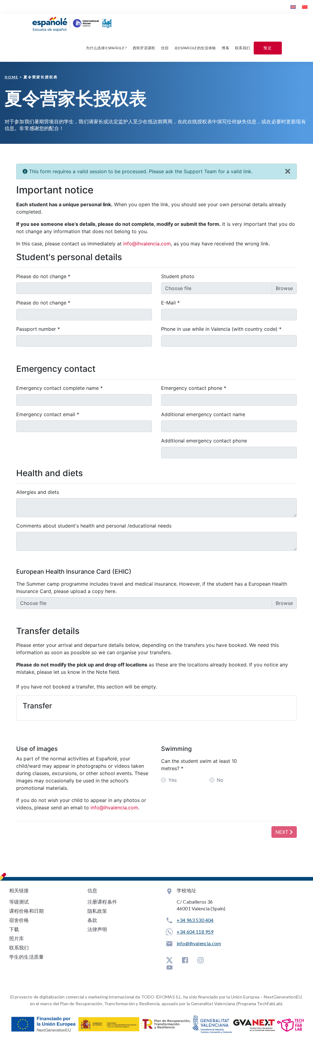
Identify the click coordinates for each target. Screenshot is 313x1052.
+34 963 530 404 (195, 920)
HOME (11, 77)
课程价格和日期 (26, 911)
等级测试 (19, 902)
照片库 (16, 938)
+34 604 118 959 (195, 931)
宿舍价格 (19, 920)
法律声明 (97, 929)
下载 (14, 929)
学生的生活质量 (26, 957)
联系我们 (19, 947)
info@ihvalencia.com (199, 943)
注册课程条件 (102, 902)
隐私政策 (97, 911)
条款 (92, 920)
